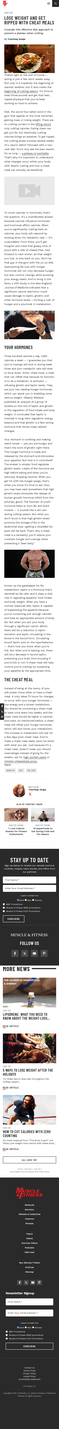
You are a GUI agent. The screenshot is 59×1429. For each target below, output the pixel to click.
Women (38, 900)
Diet (21, 770)
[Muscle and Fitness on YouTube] (34, 953)
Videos (29, 1238)
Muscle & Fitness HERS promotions (23, 908)
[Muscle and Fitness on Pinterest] (44, 953)
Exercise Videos (29, 1243)
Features (29, 1219)
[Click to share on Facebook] (2, 706)
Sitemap (29, 1272)
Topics (29, 1234)
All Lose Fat (29, 1159)
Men (29, 900)
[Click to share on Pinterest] (2, 717)
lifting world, (43, 124)
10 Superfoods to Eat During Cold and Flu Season (43, 831)
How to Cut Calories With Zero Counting (27, 1133)
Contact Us (29, 1368)
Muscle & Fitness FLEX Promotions (23, 911)
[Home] (5, 5)
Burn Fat (10, 770)
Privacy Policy (29, 1373)
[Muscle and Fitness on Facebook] (14, 953)
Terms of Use (29, 1371)
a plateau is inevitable (35, 153)
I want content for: (29, 895)
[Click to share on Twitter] (2, 711)
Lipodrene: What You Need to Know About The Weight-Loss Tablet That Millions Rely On (26, 1018)
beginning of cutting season (21, 91)
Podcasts (29, 1247)
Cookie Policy (29, 1376)
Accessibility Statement (30, 1379)
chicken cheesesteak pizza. (20, 761)
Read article (11, 1026)
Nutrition (29, 1209)
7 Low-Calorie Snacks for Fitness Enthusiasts (16, 831)
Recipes (29, 1223)
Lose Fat (8, 13)
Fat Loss (31, 770)
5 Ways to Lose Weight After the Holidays (28, 1072)
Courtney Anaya (16, 39)
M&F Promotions (14, 904)
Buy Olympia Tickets (29, 1262)
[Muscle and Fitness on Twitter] (24, 953)
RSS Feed (29, 1252)
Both (21, 900)
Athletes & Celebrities (29, 1214)
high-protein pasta (34, 757)
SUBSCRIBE (13, 918)
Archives (29, 1267)
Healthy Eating (16, 825)
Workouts (29, 1205)
